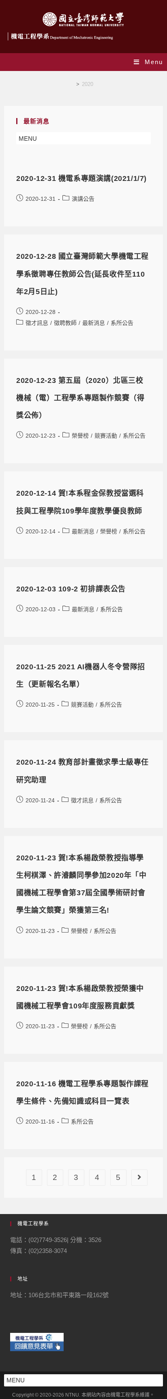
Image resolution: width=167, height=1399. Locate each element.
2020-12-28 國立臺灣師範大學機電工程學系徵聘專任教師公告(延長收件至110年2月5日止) (82, 273)
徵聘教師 (65, 323)
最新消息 (93, 323)
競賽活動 (105, 435)
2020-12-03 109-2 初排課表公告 (71, 589)
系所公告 (122, 323)
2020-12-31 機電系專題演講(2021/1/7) (81, 178)
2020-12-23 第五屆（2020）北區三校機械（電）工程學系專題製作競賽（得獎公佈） (80, 397)
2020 (87, 84)
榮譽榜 (80, 435)
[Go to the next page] (139, 1177)
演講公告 (83, 199)
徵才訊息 (37, 323)
